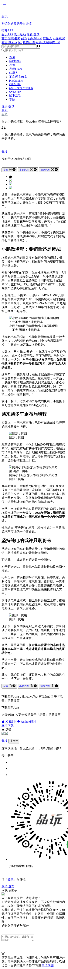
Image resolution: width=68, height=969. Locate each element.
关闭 (5, 110)
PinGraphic (15, 42)
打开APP (7, 30)
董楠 (5, 152)
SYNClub (15, 91)
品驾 (24, 38)
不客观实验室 (18, 76)
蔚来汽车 (45, 169)
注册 (5, 106)
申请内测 (48, 965)
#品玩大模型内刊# (48, 42)
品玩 (5, 16)
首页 (5, 38)
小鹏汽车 (24, 169)
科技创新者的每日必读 (17, 23)
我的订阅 (29, 42)
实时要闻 (14, 38)
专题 (30, 34)
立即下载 (8, 725)
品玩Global (35, 38)
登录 (36, 34)
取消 (5, 886)
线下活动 (20, 34)
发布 (11, 886)
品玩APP (7, 34)
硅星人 (47, 38)
